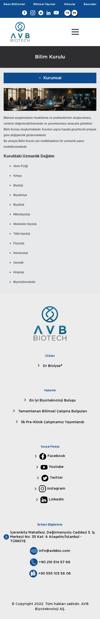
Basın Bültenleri (14, 4)
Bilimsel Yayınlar (44, 4)
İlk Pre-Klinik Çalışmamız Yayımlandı (52, 422)
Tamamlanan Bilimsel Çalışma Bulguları (52, 411)
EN (74, 13)
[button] (75, 32)
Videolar (69, 4)
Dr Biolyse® (52, 366)
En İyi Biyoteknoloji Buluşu (52, 400)
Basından (90, 4)
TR (67, 13)
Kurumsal (52, 78)
